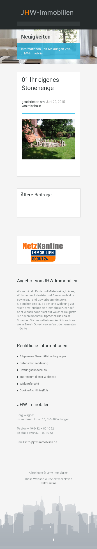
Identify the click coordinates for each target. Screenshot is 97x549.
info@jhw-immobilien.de (41, 442)
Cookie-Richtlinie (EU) (34, 390)
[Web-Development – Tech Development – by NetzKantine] (43, 245)
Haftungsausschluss (33, 370)
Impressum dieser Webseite (38, 376)
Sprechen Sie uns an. (57, 316)
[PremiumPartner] (43, 255)
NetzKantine (48, 483)
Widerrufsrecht (29, 383)
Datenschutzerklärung (34, 363)
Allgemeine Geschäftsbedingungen (43, 356)
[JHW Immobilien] (48, 13)
